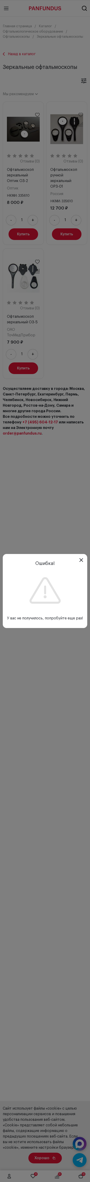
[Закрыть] (81, 560)
